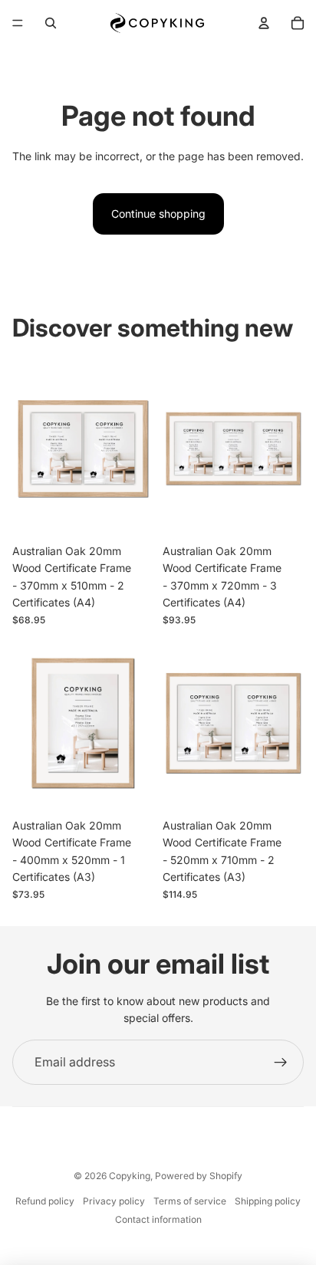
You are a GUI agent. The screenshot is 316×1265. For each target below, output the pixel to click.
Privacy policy (114, 1201)
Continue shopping (158, 213)
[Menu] (17, 23)
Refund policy (44, 1201)
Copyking (129, 1175)
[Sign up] (281, 1062)
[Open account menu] (264, 23)
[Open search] (50, 23)
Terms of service (189, 1201)
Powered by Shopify (198, 1175)
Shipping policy (268, 1201)
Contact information (158, 1219)
